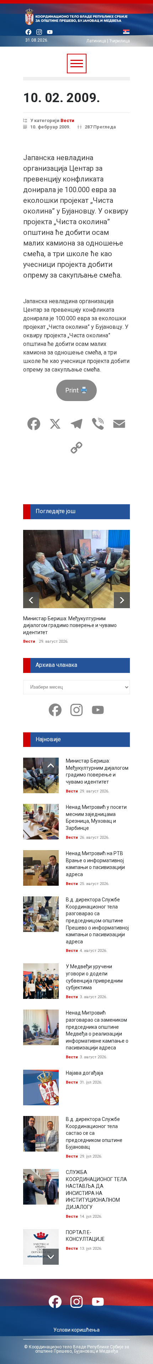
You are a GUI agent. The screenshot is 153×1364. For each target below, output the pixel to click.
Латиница (96, 40)
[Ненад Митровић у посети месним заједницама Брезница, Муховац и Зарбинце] (41, 821)
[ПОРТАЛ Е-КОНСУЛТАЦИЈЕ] (41, 1247)
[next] (122, 600)
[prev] (31, 600)
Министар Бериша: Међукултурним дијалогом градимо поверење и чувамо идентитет (70, 625)
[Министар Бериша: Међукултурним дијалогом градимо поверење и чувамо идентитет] (76, 569)
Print (72, 390)
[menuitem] (126, 32)
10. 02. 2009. (61, 97)
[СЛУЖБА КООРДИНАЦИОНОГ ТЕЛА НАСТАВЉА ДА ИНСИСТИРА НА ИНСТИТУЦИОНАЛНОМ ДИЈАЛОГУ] (41, 1187)
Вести (67, 120)
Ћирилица (119, 40)
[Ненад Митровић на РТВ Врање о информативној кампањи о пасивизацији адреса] (41, 868)
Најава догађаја (84, 1073)
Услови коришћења (76, 1330)
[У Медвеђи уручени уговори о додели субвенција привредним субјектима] (41, 981)
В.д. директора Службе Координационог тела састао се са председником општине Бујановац (94, 1133)
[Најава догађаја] (41, 1087)
